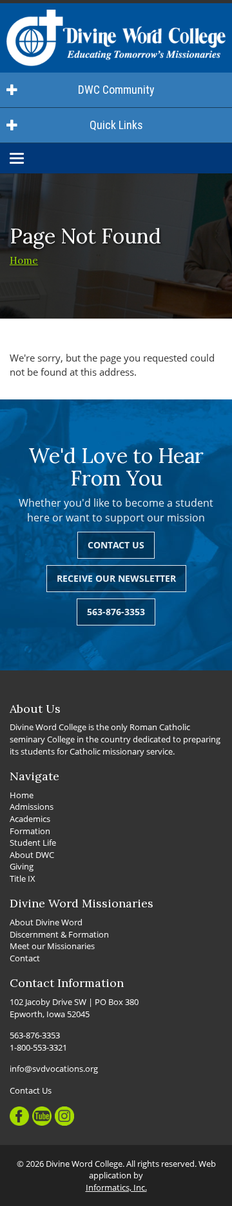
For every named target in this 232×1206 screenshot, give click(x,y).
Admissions (31, 806)
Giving (22, 866)
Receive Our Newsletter (116, 578)
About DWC (32, 855)
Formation (30, 831)
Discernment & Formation (59, 934)
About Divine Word (46, 922)
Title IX (22, 878)
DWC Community (116, 89)
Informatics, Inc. (116, 1187)
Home (24, 260)
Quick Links (116, 125)
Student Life (33, 842)
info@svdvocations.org (54, 1068)
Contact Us (116, 545)
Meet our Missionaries (52, 946)
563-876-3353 (116, 612)
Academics (30, 819)
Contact (25, 958)
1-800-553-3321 (38, 1047)
